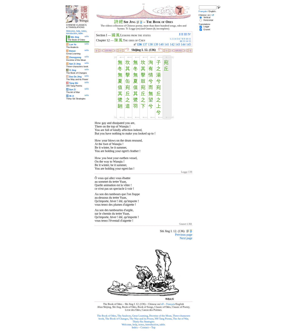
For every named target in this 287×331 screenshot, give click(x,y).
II (182, 34)
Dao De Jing (75, 76)
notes (141, 324)
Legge (206, 26)
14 (187, 41)
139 (155, 44)
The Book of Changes (116, 318)
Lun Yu (72, 44)
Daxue (72, 51)
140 (161, 44)
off (162, 304)
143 (177, 44)
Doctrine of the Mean (160, 315)
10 (187, 39)
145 (188, 44)
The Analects (124, 315)
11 (190, 39)
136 (139, 44)
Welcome (126, 324)
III (185, 34)
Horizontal (208, 20)
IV (189, 34)
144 (183, 44)
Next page (186, 238)
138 (150, 44)
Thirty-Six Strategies (143, 321)
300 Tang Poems (163, 318)
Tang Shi (73, 83)
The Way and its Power (141, 318)
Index (135, 327)
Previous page (183, 234)
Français (170, 304)
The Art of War (180, 318)
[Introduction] (137, 22)
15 (190, 41)
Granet (206, 29)
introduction (152, 324)
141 (166, 44)
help (135, 324)
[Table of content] (141, 22)
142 (172, 44)
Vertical (206, 17)
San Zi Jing (75, 64)
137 (145, 44)
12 (181, 41)
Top (153, 327)
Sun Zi (72, 89)
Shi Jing (75, 37)
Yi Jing (72, 70)
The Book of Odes (106, 315)
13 (184, 41)
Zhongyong (75, 57)
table (162, 324)
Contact (144, 327)
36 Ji (71, 96)
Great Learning (140, 315)
